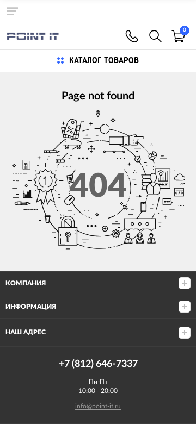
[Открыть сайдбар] (12, 11)
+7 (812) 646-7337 (131, 36)
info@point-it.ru (98, 406)
